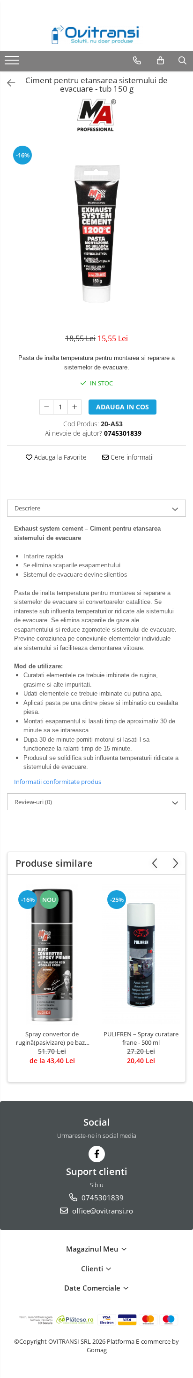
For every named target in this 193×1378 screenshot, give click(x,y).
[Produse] (13, 63)
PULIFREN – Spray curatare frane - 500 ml (141, 1038)
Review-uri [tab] (33, 802)
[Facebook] (97, 1154)
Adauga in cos (122, 406)
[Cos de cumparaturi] (160, 60)
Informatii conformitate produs (57, 781)
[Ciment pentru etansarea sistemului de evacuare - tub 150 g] (96, 234)
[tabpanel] (96, 234)
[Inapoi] (7, 83)
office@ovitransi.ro (101, 1210)
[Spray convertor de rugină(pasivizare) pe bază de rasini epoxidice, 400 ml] (52, 954)
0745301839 (102, 1197)
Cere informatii (131, 457)
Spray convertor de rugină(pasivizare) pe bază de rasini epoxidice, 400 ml (52, 1038)
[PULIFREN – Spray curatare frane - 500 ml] (141, 954)
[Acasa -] (96, 34)
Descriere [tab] (27, 508)
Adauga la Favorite (59, 457)
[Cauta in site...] (182, 60)
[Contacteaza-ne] (137, 60)
